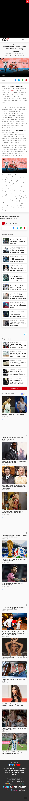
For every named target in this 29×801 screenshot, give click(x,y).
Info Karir (14, 774)
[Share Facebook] (15, 80)
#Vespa (15, 218)
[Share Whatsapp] (22, 80)
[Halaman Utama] (5, 40)
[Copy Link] (26, 80)
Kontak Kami (22, 768)
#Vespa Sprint (4, 216)
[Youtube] (18, 765)
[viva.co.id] (8, 783)
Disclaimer (21, 772)
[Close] (27, 1)
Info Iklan (8, 770)
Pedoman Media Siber (17, 770)
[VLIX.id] (6, 787)
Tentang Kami (14, 768)
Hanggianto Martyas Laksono (16, 55)
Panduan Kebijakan (11, 772)
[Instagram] (15, 765)
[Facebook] (10, 765)
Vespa (12, 90)
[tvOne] (18, 787)
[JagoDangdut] (22, 790)
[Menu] (27, 40)
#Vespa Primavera (14, 216)
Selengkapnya (14, 388)
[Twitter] (12, 765)
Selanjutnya (13, 223)
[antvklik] (6, 790)
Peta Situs (6, 768)
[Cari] (23, 40)
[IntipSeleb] (13, 790)
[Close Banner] (25, 798)
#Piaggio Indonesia (6, 218)
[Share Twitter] (19, 80)
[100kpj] (15, 783)
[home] (14, 44)
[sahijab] (21, 783)
